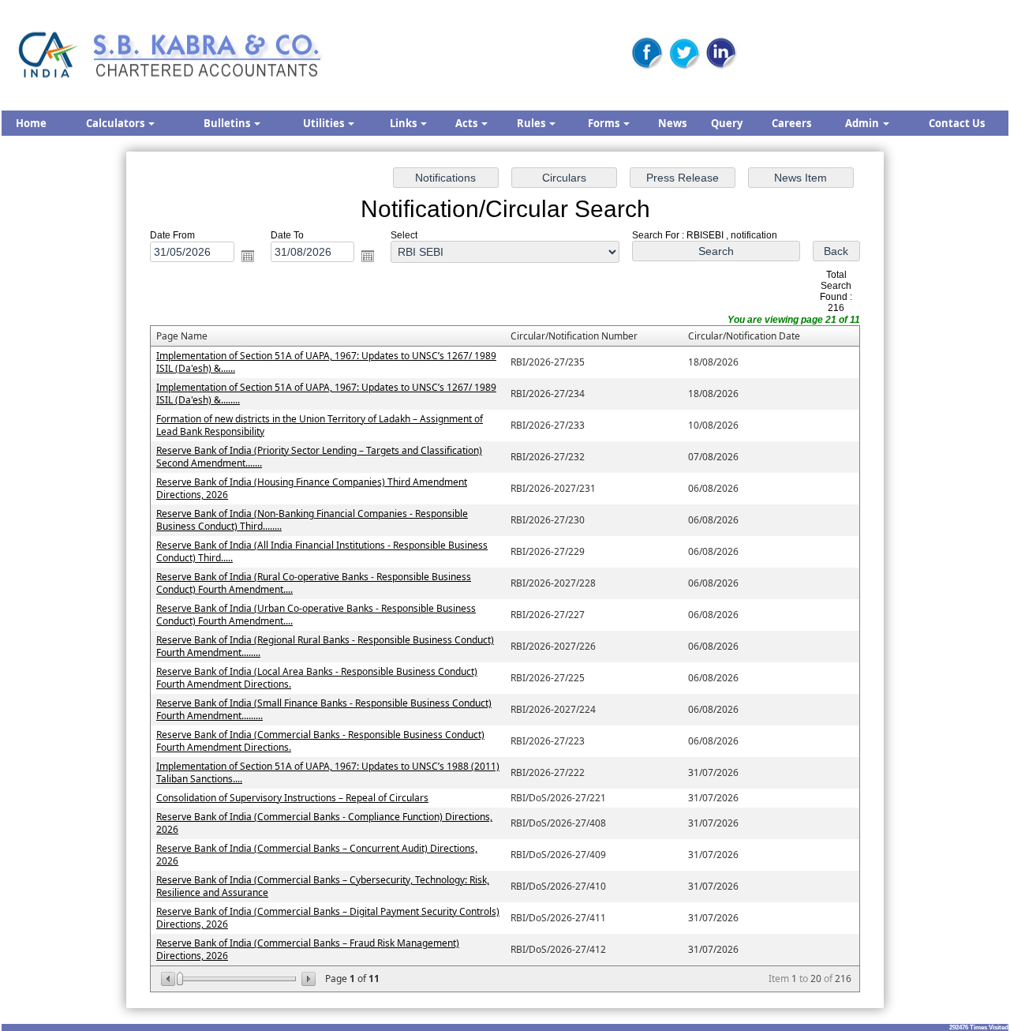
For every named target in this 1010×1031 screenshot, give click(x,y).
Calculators (116, 123)
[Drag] (180, 979)
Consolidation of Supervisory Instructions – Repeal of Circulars (292, 797)
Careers (791, 123)
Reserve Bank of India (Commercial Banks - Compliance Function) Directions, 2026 (324, 823)
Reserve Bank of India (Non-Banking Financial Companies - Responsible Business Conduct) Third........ (312, 520)
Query (727, 123)
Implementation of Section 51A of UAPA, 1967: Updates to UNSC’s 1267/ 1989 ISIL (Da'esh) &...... (326, 362)
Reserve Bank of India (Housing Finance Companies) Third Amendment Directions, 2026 (311, 488)
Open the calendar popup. (247, 255)
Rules (532, 123)
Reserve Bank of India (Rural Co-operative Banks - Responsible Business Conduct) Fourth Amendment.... (313, 583)
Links (404, 123)
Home (31, 123)
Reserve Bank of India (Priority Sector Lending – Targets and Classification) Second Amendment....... (319, 457)
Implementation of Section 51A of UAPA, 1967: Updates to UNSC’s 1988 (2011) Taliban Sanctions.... (327, 772)
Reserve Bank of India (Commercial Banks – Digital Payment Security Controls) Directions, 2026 (327, 918)
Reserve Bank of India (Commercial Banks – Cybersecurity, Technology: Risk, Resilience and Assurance (322, 886)
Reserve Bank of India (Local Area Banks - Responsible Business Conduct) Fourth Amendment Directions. (316, 678)
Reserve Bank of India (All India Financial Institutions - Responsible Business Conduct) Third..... (322, 551)
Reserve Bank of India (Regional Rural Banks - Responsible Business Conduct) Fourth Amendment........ (325, 646)
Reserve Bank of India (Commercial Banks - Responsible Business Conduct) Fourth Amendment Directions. (320, 741)
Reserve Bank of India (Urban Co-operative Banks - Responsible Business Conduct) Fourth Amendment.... (316, 615)
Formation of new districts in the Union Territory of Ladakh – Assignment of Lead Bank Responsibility (319, 425)
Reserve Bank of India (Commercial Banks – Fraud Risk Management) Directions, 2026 (307, 949)
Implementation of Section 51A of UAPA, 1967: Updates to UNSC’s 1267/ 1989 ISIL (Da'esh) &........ (326, 394)
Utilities (324, 123)
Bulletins (228, 123)
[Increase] (307, 979)
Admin (863, 123)
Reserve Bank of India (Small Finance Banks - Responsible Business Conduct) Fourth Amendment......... (324, 709)
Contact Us (957, 123)
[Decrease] (169, 979)
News (672, 123)
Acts (467, 123)
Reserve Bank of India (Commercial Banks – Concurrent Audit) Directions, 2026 (316, 855)
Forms (605, 123)
